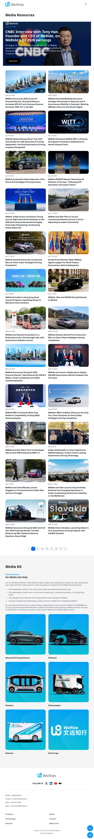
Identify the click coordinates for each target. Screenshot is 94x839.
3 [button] (42, 549)
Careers (52, 819)
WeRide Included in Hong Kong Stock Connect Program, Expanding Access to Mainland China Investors (23, 300)
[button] (65, 549)
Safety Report (55, 830)
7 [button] (60, 549)
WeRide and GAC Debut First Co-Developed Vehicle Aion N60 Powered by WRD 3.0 (24, 451)
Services (8, 823)
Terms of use (45, 830)
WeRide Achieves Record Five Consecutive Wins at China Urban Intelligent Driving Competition (67, 338)
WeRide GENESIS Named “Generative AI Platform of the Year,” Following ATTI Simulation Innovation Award (66, 182)
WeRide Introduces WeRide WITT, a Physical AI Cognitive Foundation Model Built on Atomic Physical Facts (68, 142)
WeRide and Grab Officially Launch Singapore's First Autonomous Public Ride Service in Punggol (24, 490)
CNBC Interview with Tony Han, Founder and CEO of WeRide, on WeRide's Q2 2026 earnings (32, 36)
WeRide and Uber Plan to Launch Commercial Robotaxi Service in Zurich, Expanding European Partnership (66, 219)
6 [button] (56, 549)
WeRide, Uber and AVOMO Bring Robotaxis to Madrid (67, 298)
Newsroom (54, 823)
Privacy (36, 830)
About (52, 814)
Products (9, 814)
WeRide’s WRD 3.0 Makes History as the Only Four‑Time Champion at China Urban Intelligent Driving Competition (68, 415)
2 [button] (37, 549)
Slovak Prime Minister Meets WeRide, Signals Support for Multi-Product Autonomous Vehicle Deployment (65, 262)
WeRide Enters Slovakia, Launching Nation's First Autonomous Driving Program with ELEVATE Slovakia (68, 531)
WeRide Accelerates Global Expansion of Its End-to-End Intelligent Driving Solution (25, 180)
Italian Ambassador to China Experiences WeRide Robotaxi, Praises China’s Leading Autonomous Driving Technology (67, 453)
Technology (10, 819)
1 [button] (33, 549)
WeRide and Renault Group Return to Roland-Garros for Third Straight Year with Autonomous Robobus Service (24, 338)
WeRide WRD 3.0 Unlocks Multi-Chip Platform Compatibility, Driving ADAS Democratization (22, 415)
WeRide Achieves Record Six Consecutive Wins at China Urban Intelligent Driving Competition (23, 262)
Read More (13, 61)
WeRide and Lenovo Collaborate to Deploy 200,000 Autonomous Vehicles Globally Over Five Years (68, 375)
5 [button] (51, 549)
